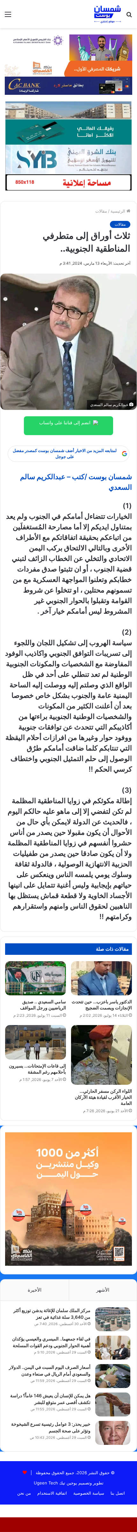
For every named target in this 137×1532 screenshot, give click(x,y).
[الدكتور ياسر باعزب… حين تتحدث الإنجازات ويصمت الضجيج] (101, 978)
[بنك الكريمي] (68, 47)
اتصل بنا (118, 1493)
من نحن (24, 1493)
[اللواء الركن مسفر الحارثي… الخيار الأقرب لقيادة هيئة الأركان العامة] (101, 1055)
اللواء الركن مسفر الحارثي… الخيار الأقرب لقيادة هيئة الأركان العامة (103, 1097)
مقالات (101, 211)
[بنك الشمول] (68, 131)
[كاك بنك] (68, 85)
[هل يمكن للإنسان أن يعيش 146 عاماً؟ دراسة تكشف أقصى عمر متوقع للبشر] (112, 1404)
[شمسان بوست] (107, 14)
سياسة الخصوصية (88, 1493)
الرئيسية (118, 211)
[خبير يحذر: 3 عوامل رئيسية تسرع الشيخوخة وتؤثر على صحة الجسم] (112, 1433)
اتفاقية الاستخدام (52, 1493)
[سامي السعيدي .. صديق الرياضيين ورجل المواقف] (35, 978)
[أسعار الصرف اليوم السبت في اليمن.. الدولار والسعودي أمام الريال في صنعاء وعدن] (112, 1376)
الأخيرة (34, 1290)
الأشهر (102, 1290)
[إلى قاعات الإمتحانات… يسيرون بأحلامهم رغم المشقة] (35, 1042)
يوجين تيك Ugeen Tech (55, 1482)
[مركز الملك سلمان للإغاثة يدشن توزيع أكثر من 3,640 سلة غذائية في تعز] (112, 1319)
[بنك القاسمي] (68, 68)
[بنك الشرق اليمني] (68, 159)
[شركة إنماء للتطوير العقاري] (68, 109)
